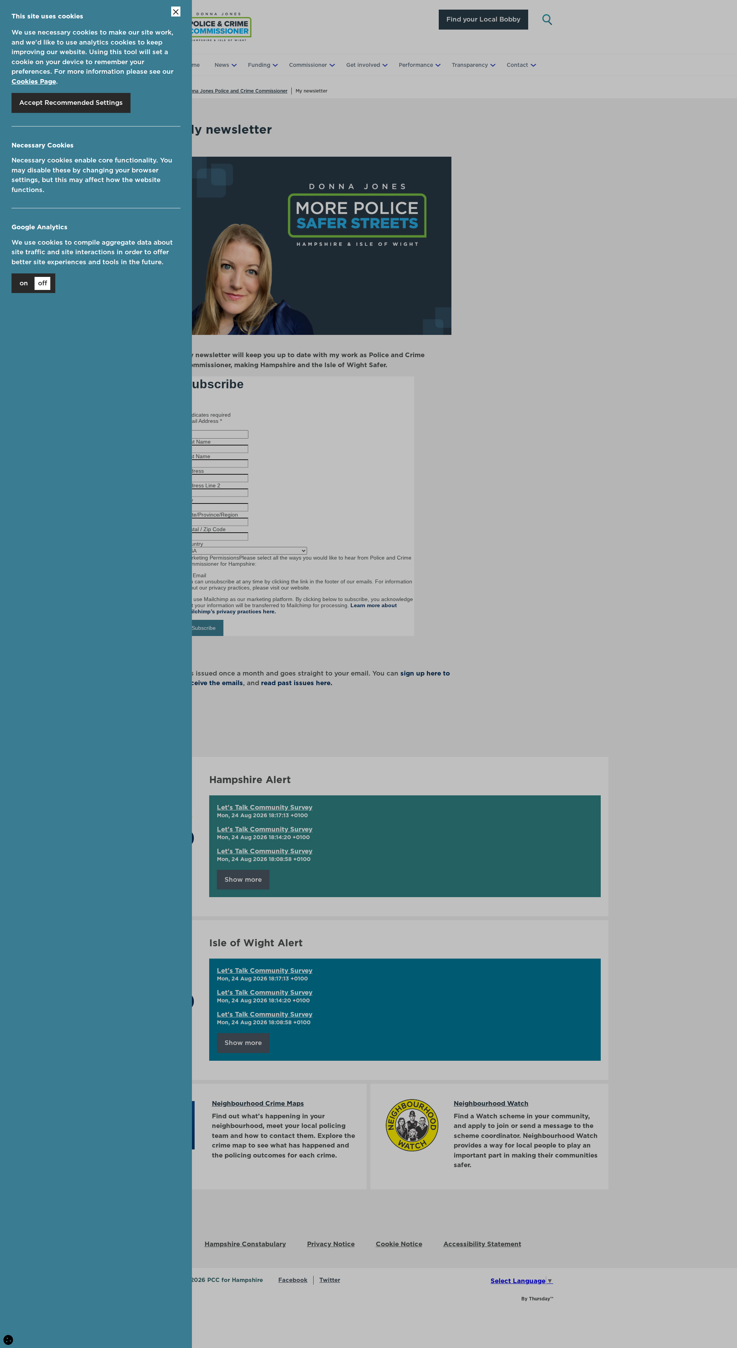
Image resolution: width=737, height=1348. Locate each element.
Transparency (470, 65)
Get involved (363, 65)
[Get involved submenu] (384, 65)
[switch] (33, 283)
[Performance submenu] (437, 65)
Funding (259, 65)
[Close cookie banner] (175, 12)
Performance (416, 65)
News (222, 65)
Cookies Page (34, 81)
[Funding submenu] (274, 65)
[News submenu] (233, 65)
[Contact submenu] (532, 65)
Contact (517, 65)
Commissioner (308, 65)
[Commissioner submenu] (331, 65)
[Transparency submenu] (492, 65)
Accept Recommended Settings (71, 102)
